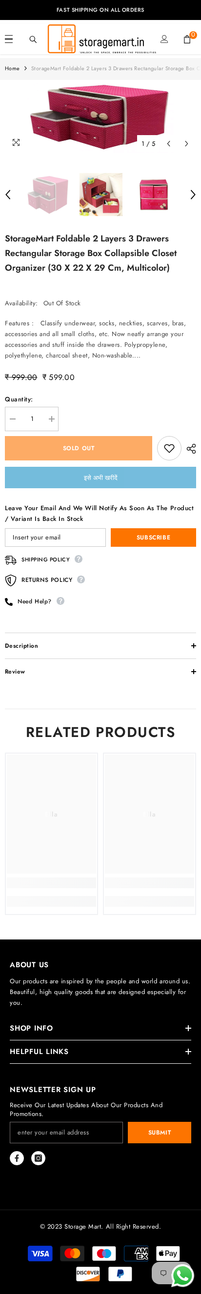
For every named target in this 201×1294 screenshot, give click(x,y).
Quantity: (19, 399)
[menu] (9, 39)
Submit (159, 1132)
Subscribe (153, 537)
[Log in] (164, 39)
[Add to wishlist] (169, 448)
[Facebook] (17, 1158)
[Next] (186, 143)
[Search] (33, 39)
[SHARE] (188, 448)
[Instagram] (38, 1158)
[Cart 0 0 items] (187, 39)
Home (12, 68)
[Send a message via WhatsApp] (182, 1275)
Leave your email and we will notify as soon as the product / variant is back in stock (99, 513)
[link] (51, 882)
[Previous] (168, 143)
